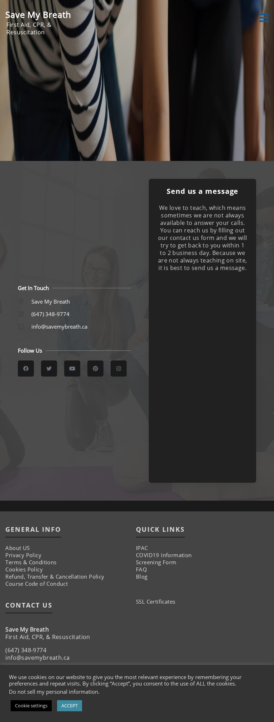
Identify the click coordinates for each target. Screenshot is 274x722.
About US (17, 547)
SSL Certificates (155, 601)
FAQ (141, 569)
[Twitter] (49, 368)
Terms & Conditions (30, 562)
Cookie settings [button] (31, 705)
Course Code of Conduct (36, 583)
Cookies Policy (24, 569)
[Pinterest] (95, 368)
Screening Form (156, 562)
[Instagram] (119, 368)
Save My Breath (38, 14)
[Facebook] (26, 368)
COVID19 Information (164, 555)
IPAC (142, 547)
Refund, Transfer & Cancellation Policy (54, 576)
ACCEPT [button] (69, 705)
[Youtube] (72, 368)
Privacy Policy (23, 555)
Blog (142, 576)
